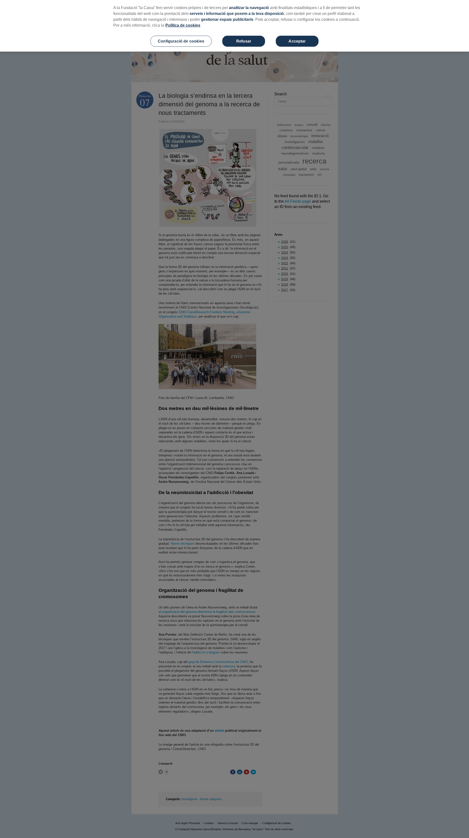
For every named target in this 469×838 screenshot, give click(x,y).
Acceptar (297, 41)
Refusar (243, 41)
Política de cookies (182, 25)
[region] (234, 26)
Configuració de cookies (181, 41)
